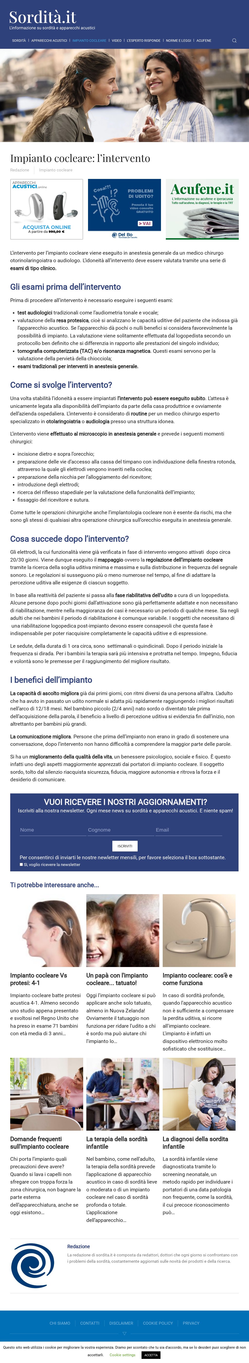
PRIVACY (191, 1323)
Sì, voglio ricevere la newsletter (51, 864)
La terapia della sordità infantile (117, 1143)
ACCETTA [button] (151, 1355)
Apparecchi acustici (49, 40)
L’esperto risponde (143, 40)
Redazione (19, 170)
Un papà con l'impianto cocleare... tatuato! (117, 979)
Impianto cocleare (89, 40)
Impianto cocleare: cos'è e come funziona (197, 979)
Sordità (19, 40)
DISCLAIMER (121, 1323)
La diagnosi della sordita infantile (195, 1143)
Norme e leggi (178, 40)
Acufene (203, 40)
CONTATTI (89, 1323)
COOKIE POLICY (158, 1323)
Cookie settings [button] (122, 1355)
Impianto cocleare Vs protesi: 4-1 (38, 979)
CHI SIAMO (60, 1323)
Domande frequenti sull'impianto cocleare (39, 1143)
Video (117, 40)
